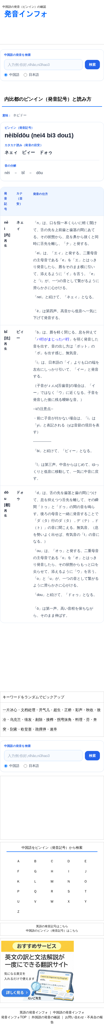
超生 (57, 710)
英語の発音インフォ (34, 1012)
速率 (53, 729)
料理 (78, 720)
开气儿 (44, 710)
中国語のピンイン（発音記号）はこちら (52, 930)
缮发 (28, 720)
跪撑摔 (40, 729)
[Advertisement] (38, 32)
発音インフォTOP (14, 1017)
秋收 (89, 710)
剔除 (39, 720)
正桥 (68, 710)
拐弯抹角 (64, 720)
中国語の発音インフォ (68, 1012)
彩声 (78, 710)
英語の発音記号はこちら (52, 926)
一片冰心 (10, 710)
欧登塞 (26, 729)
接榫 (49, 720)
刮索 (13, 729)
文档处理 (28, 710)
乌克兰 (15, 720)
